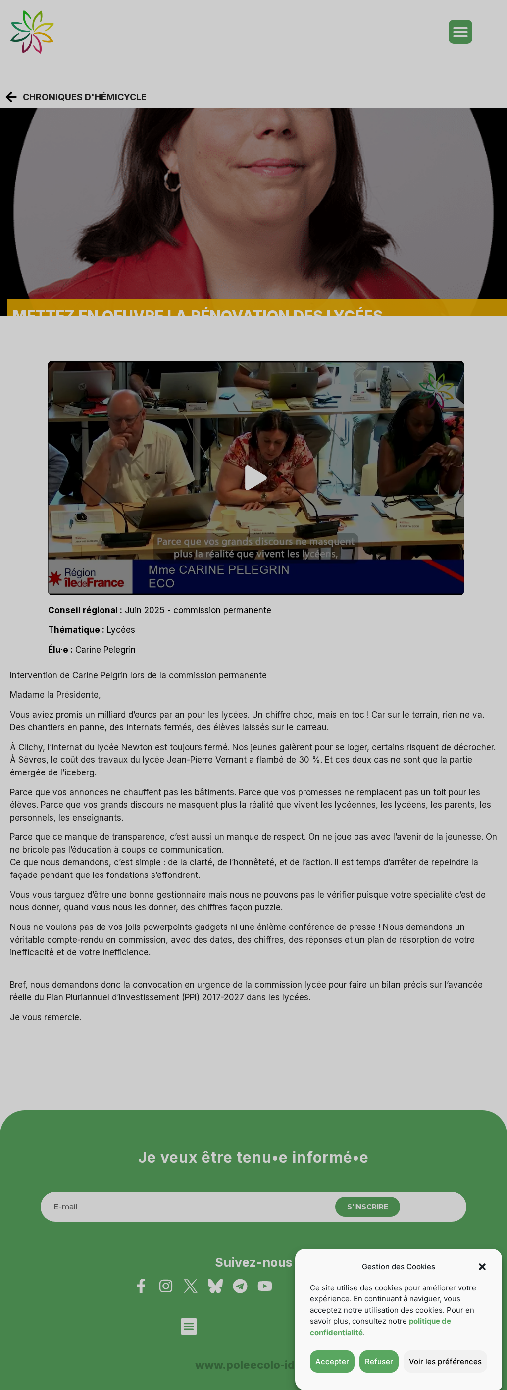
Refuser (379, 1361)
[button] (482, 1267)
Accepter (332, 1361)
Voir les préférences (445, 1361)
